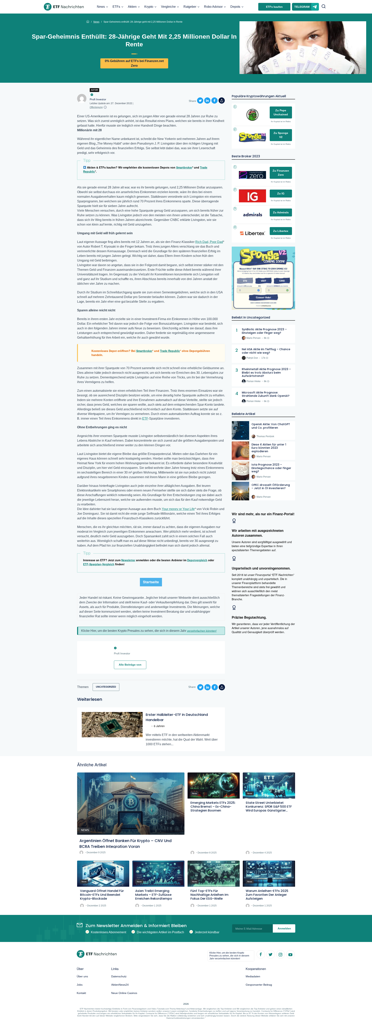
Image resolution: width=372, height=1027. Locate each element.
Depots (235, 6)
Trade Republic (170, 351)
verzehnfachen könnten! (202, 630)
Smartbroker (184, 167)
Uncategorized (106, 687)
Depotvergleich (197, 560)
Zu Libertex (280, 230)
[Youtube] (290, 954)
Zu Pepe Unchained (281, 112)
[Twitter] (270, 954)
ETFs (116, 6)
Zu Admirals (281, 212)
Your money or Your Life (178, 509)
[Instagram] (280, 954)
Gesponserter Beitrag (259, 984)
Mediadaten (253, 976)
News (101, 6)
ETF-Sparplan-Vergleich (98, 564)
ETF (145, 418)
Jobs (80, 984)
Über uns (82, 976)
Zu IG (280, 193)
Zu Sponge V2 (281, 135)
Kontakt (81, 993)
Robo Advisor (213, 6)
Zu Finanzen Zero (281, 172)
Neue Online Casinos (124, 993)
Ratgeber (189, 6)
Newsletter (128, 560)
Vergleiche (168, 6)
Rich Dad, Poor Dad (209, 242)
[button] (323, 7)
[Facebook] (260, 954)
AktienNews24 (120, 984)
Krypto (148, 6)
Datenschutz (119, 976)
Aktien (132, 6)
